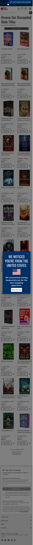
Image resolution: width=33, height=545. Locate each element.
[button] (20, 2)
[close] (28, 254)
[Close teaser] (8, 4)
